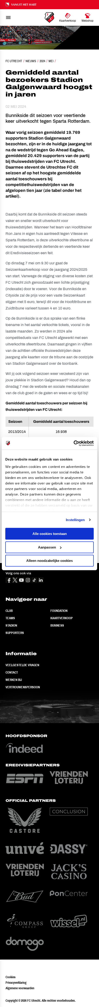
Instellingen (75, 520)
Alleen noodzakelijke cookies (49, 561)
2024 (42, 61)
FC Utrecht (14, 61)
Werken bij (14, 680)
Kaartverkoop (61, 618)
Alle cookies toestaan (49, 534)
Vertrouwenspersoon (23, 687)
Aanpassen (47, 547)
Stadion (11, 625)
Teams (10, 618)
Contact (12, 672)
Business (57, 625)
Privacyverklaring (16, 983)
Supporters (15, 633)
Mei (51, 61)
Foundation (58, 611)
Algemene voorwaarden (20, 988)
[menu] (8, 17)
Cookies (10, 977)
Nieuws (31, 61)
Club (9, 611)
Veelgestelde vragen (22, 665)
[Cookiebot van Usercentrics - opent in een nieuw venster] (73, 443)
